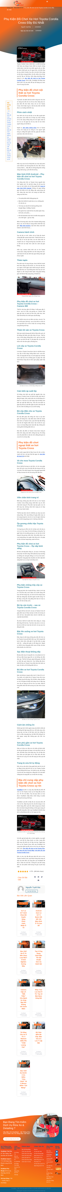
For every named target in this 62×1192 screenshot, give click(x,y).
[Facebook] (56, 1151)
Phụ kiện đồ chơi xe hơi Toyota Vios (34, 848)
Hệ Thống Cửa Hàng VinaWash (6, 1147)
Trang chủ (10, 7)
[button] (35, 877)
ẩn (8, 111)
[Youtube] (56, 1157)
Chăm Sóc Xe (39, 1146)
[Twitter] (56, 1154)
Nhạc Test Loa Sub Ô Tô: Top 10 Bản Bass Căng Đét (38, 994)
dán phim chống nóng (29, 127)
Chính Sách (26, 1146)
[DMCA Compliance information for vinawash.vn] (58, 1165)
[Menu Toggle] (47, 1)
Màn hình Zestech (25, 225)
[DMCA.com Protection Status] (58, 1169)
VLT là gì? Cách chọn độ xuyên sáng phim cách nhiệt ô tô (23, 919)
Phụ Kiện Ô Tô (18, 7)
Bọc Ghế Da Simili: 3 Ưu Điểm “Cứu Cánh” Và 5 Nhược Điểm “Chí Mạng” (23, 1079)
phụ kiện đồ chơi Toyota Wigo (25, 850)
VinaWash (20, 789)
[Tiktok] (56, 1160)
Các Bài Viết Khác (31, 891)
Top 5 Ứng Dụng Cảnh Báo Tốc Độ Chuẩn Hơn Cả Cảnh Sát (38, 957)
